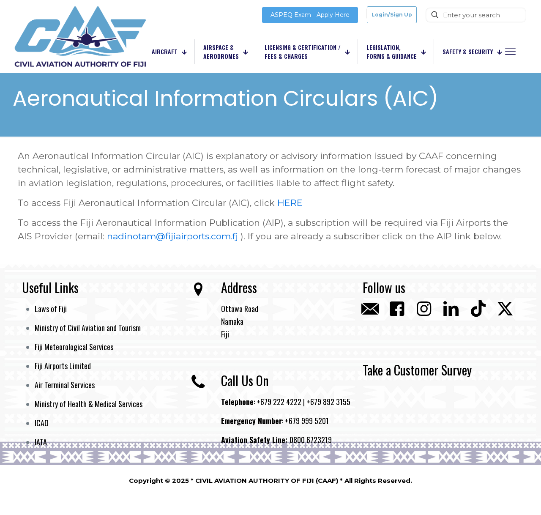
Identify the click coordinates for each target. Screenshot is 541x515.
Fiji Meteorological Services (74, 346)
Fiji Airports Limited (63, 365)
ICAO (42, 422)
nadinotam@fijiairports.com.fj (172, 236)
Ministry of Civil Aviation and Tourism (88, 327)
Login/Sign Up (392, 14)
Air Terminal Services (65, 384)
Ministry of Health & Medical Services (88, 403)
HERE (290, 202)
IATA (41, 441)
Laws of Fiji (51, 308)
